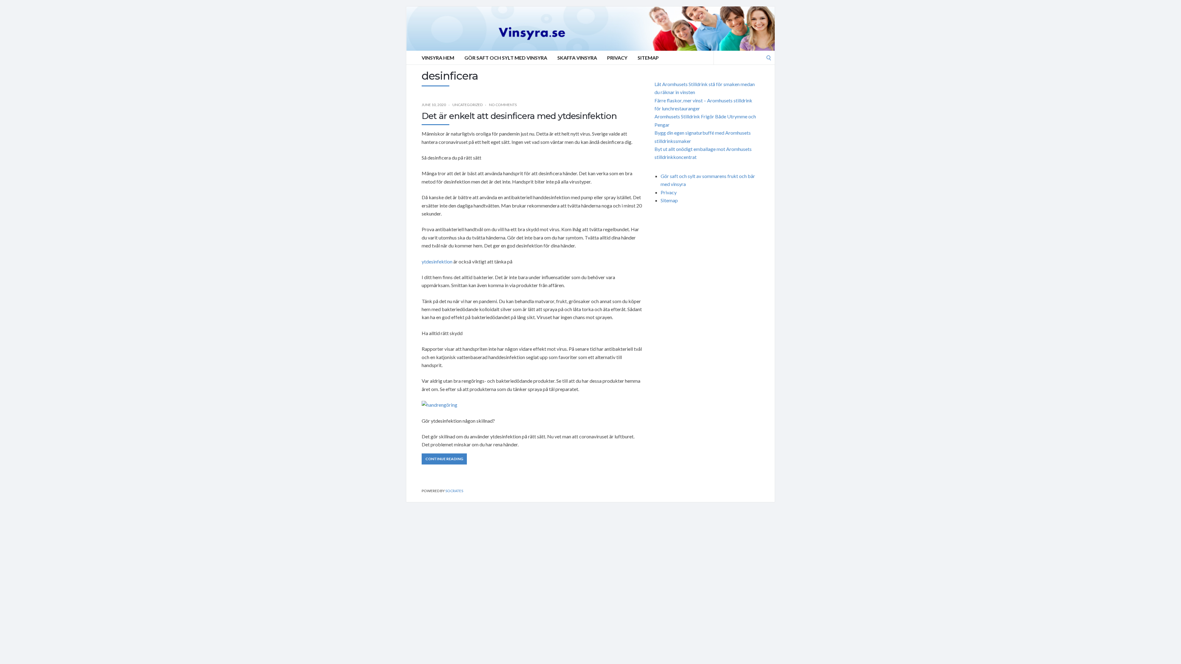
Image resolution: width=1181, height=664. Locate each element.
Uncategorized (467, 104)
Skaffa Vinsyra (577, 58)
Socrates (454, 490)
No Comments (503, 104)
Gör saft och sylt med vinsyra (505, 58)
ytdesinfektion (437, 261)
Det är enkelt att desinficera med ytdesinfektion (519, 116)
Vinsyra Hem (438, 58)
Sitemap (648, 58)
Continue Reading (444, 458)
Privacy (617, 58)
